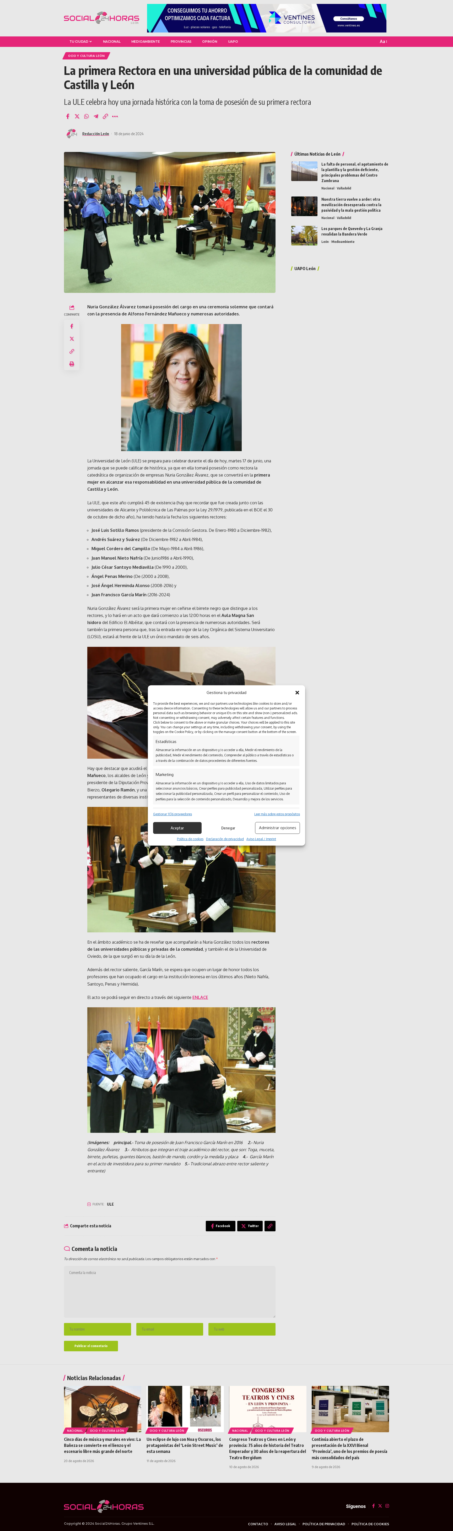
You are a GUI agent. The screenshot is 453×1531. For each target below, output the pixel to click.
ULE (110, 1204)
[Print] (72, 364)
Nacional (327, 188)
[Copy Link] (105, 116)
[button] (297, 692)
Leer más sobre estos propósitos (277, 814)
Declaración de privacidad (225, 839)
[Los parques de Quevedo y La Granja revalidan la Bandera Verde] (304, 235)
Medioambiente (342, 241)
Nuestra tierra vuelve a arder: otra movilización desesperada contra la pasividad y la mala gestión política (351, 204)
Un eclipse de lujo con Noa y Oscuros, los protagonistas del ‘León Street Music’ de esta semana (185, 1445)
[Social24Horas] (101, 18)
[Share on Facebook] (67, 116)
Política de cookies (190, 839)
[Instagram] (387, 1506)
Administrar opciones (277, 827)
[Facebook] (373, 1506)
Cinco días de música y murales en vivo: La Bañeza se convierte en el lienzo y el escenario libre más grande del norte (102, 1445)
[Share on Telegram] (96, 116)
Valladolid (344, 188)
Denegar (228, 827)
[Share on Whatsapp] (86, 116)
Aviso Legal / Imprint (261, 839)
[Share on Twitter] (77, 116)
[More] (114, 116)
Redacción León (95, 133)
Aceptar (177, 827)
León (325, 241)
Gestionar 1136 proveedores (172, 814)
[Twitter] (380, 1506)
